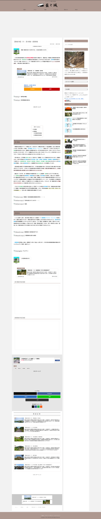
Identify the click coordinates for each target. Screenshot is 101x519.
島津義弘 (24, 368)
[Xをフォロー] (33, 406)
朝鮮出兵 (19, 368)
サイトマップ (56, 515)
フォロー (57, 360)
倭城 (15, 368)
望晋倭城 (35, 131)
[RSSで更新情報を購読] (41, 406)
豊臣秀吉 (28, 368)
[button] (37, 400)
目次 (35, 126)
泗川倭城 (35, 129)
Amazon (32, 89)
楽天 (50, 89)
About (43, 515)
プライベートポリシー (49, 515)
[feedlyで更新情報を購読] (38, 406)
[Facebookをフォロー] (36, 406)
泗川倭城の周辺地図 (38, 133)
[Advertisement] (37, 116)
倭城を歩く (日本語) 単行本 (30, 85)
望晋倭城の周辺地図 (38, 135)
